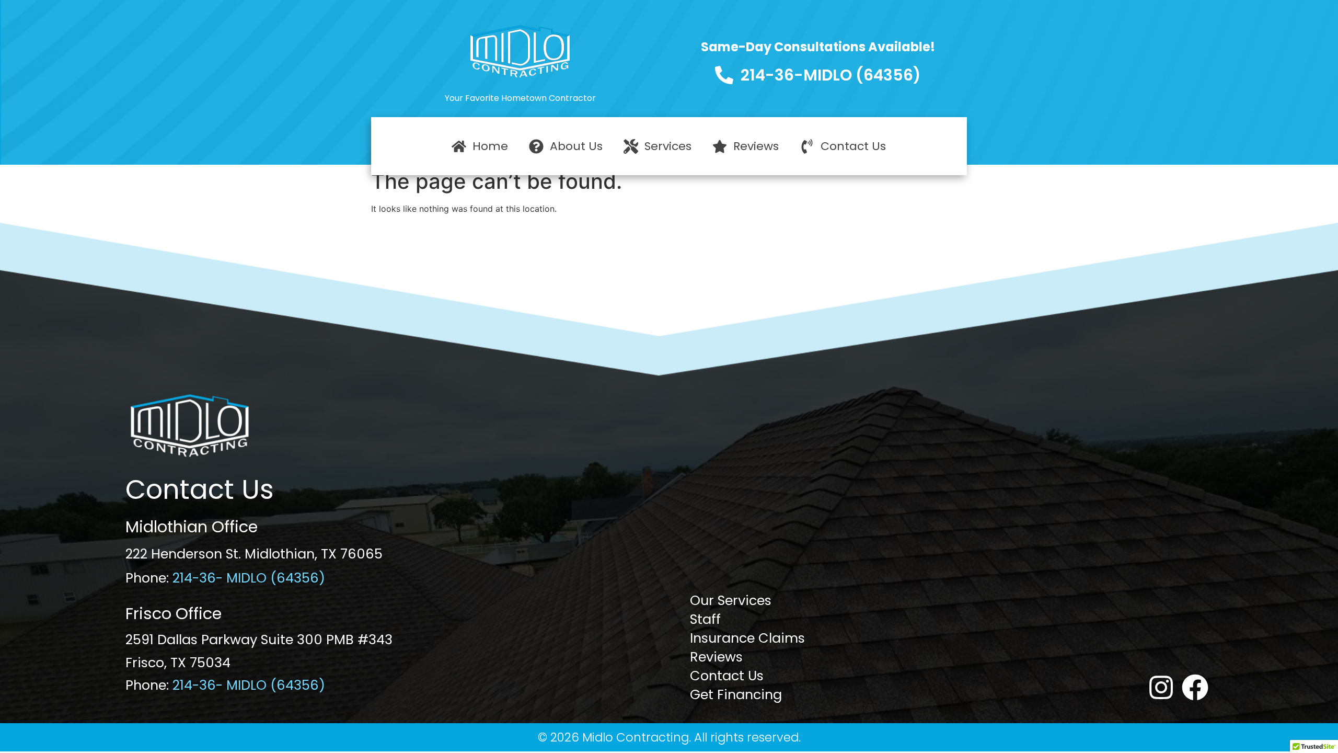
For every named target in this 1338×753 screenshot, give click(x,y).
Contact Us (727, 675)
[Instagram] (1161, 687)
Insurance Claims (747, 638)
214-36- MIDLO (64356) (248, 577)
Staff (705, 619)
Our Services (730, 600)
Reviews (716, 656)
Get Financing (736, 694)
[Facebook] (1195, 687)
